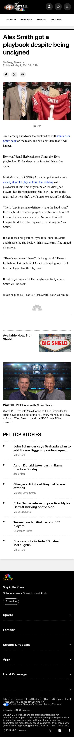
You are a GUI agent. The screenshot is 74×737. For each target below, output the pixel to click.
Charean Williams (22, 531)
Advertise (8, 699)
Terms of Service (52, 704)
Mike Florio (19, 455)
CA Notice (36, 704)
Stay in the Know (13, 587)
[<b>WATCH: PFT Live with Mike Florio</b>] (37, 381)
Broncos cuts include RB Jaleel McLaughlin (36, 543)
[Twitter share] (14, 75)
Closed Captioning (34, 699)
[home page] (16, 7)
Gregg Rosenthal (15, 62)
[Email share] (23, 75)
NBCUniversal (23, 710)
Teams (9, 19)
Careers (18, 699)
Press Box (9, 702)
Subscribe (11, 601)
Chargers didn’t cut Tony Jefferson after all (39, 486)
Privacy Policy (36, 702)
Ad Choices (21, 702)
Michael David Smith (24, 493)
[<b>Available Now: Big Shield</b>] (55, 343)
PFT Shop (56, 19)
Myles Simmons (22, 512)
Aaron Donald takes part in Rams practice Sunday (37, 467)
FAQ (47, 699)
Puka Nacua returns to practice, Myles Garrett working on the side (41, 505)
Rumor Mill (26, 19)
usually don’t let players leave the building (28, 182)
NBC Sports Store (60, 699)
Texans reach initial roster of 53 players (36, 524)
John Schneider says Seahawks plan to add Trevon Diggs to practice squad (42, 448)
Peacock (42, 19)
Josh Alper (19, 474)
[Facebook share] (6, 75)
